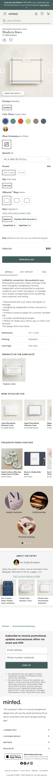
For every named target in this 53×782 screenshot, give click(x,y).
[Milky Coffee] (36, 121)
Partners (7, 742)
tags (44, 272)
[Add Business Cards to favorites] (23, 360)
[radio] (7, 107)
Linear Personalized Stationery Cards (8, 424)
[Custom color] (5, 129)
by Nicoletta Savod (31, 428)
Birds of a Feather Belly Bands (32, 473)
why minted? (26, 272)
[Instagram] (31, 763)
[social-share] (4, 40)
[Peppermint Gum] (13, 121)
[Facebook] (21, 763)
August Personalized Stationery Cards (31, 424)
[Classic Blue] (5, 121)
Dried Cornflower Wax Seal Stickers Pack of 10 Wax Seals (11, 473)
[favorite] (11, 40)
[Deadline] (20, 121)
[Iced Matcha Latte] (28, 121)
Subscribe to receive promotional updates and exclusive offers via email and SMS (25, 639)
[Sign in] (36, 14)
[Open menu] (5, 14)
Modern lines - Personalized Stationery (43, 600)
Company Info (10, 730)
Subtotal (7, 248)
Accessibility (43, 770)
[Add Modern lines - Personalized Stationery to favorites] (50, 581)
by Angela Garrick (7, 428)
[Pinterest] (24, 763)
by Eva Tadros (6, 476)
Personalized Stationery (24, 626)
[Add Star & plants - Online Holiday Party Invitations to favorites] (14, 581)
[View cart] (48, 14)
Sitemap (35, 770)
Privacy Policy (25, 770)
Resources (8, 748)
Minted (5, 626)
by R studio (28, 476)
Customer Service (12, 736)
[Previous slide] (2, 71)
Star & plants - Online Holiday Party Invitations (7, 600)
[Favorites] (42, 14)
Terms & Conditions (11, 770)
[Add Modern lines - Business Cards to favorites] (32, 581)
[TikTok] (28, 763)
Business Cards (9, 384)
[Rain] (43, 121)
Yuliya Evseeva (11, 35)
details (9, 272)
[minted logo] (13, 14)
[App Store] (14, 756)
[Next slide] (51, 71)
